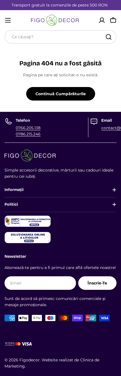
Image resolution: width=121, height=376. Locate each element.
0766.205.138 (28, 127)
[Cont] (101, 20)
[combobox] (60, 37)
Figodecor (29, 359)
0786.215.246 (28, 134)
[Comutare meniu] (8, 20)
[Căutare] (108, 37)
